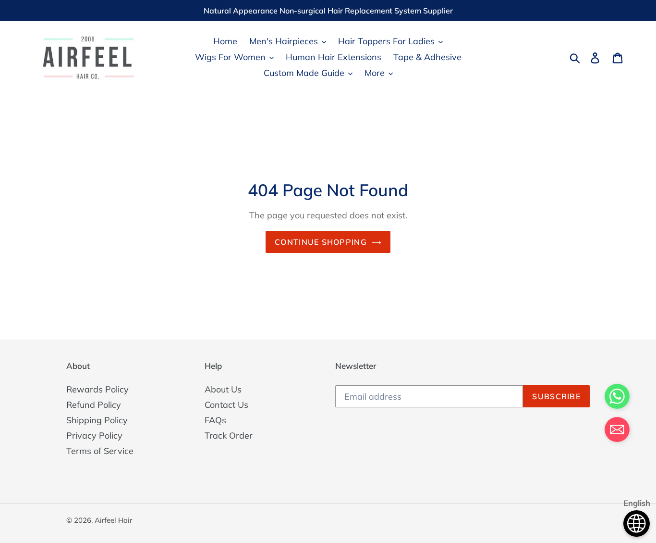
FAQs (215, 420)
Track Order (229, 435)
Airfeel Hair (113, 520)
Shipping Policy (97, 420)
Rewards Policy (97, 389)
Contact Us (226, 404)
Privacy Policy (94, 435)
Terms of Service (100, 450)
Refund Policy (93, 404)
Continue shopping (321, 242)
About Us (223, 389)
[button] (617, 431)
